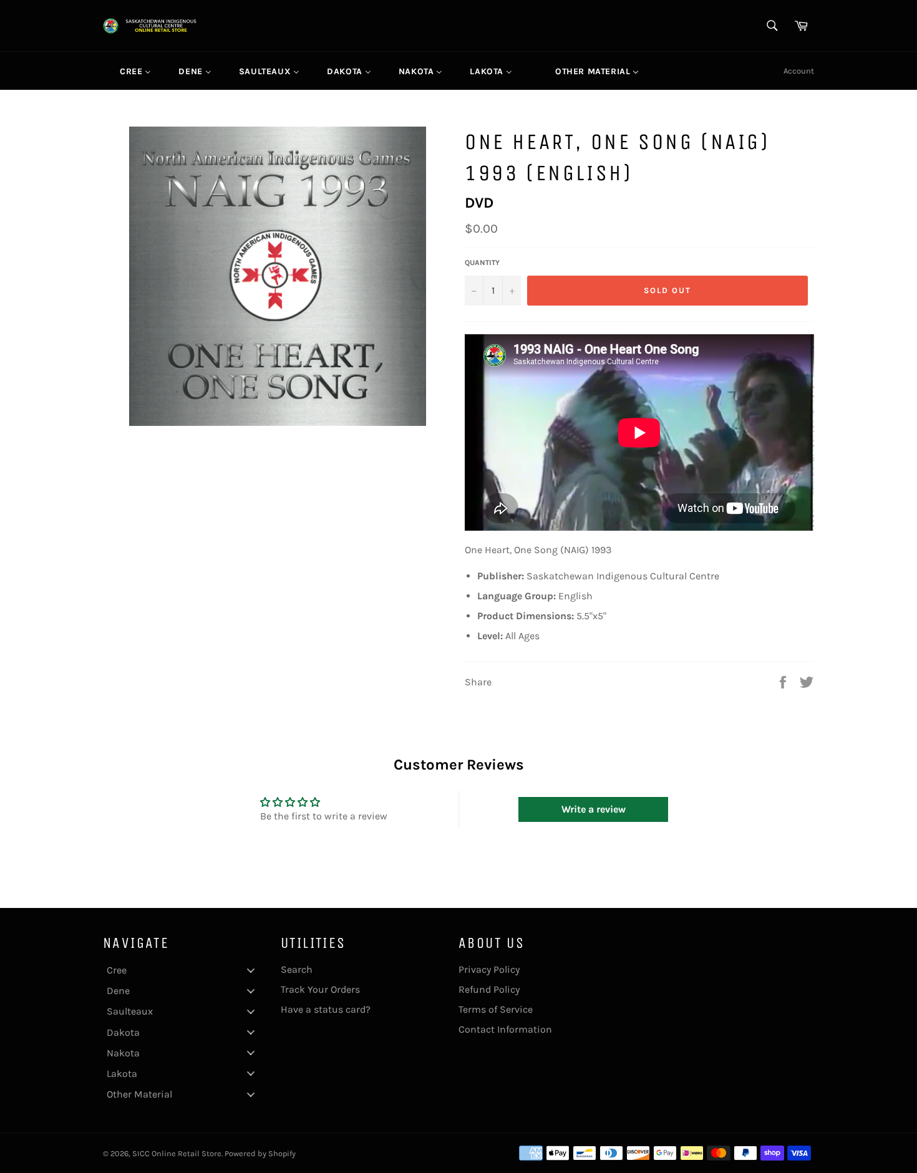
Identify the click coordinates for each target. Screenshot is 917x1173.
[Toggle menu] (251, 970)
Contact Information (505, 1029)
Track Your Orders (320, 989)
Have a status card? (326, 1009)
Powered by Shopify (260, 1153)
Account (799, 70)
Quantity (482, 262)
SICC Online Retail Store (176, 1153)
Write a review (593, 809)
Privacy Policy (489, 969)
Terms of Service (495, 1009)
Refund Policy (489, 989)
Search (297, 969)
